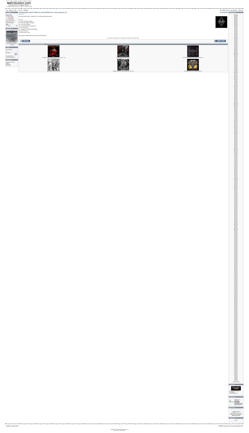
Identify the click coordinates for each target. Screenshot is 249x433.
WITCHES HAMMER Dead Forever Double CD (11, 43)
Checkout (240, 10)
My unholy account (224, 10)
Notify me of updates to (238, 402)
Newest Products (10, 22)
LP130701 (25, 10)
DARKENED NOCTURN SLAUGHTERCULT (36, 35)
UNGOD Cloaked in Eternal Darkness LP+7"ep (123, 71)
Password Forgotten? (11, 57)
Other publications (233, 393)
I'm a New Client (9, 56)
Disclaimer (8, 64)
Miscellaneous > (10, 21)
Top (7, 10)
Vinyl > (15, 10)
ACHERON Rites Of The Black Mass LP (193, 71)
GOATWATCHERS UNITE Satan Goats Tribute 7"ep (53, 57)
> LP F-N (9, 17)
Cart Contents (234, 10)
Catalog (11, 10)
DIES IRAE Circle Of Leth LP (53, 71)
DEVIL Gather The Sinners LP (123, 57)
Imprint (7, 63)
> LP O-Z (9, 18)
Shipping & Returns (10, 62)
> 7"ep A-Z (9, 20)
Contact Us (8, 65)
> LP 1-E (20, 10)
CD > (8, 14)
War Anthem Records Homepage (234, 391)
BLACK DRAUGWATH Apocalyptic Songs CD (193, 57)
